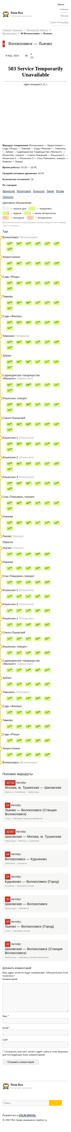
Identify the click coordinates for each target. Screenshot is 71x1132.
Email (6, 1028)
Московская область (37, 30)
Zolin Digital (27, 1115)
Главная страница (12, 30)
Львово (50, 191)
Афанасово (8, 191)
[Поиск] (55, 1103)
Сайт (5, 1039)
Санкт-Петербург (59, 22)
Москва (65, 15)
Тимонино (7, 196)
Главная (64, 9)
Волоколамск (9, 33)
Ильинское (39, 191)
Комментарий (9, 979)
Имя (5, 1016)
